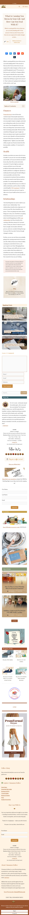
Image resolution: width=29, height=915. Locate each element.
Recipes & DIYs (5, 791)
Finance (5, 597)
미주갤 (14, 707)
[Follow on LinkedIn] (20, 454)
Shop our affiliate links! (14, 464)
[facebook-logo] (6, 53)
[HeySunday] (14, 564)
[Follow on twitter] (18, 454)
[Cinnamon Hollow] (3, 7)
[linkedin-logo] (14, 53)
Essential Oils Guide (6, 789)
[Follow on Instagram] (6, 454)
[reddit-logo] (22, 53)
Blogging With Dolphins (8, 659)
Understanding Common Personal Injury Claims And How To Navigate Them (14, 345)
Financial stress (7, 114)
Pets (2, 797)
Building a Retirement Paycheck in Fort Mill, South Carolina (14, 611)
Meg (8, 41)
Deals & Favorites (6, 799)
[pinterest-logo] (18, 53)
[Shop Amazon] (23, 454)
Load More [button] (14, 620)
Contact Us (14, 442)
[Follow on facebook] (16, 454)
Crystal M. (12, 591)
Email (3, 500)
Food (5, 573)
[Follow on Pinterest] (11, 454)
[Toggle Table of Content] (22, 106)
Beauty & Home (5, 795)
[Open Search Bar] (19, 7)
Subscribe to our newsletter (9, 479)
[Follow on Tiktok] (9, 454)
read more (5, 425)
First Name (5, 489)
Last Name (4, 494)
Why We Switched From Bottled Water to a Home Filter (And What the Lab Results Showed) (14, 317)
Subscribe (14, 507)
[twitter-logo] (10, 53)
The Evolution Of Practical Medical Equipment (14, 331)
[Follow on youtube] (13, 454)
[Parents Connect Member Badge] (14, 699)
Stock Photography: (14, 892)
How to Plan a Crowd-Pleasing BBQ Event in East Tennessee (14, 587)
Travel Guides (5, 793)
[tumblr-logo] (14, 57)
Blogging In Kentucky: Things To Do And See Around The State (7, 678)
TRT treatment (15, 188)
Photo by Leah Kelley (14, 102)
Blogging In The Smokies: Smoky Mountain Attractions (21, 678)
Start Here (4, 787)
